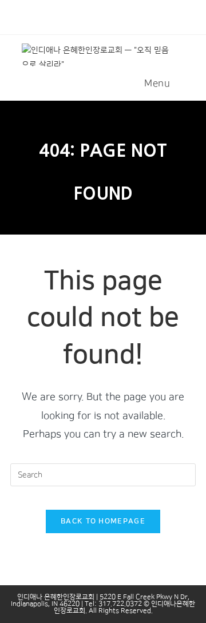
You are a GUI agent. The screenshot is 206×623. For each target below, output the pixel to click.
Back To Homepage (103, 521)
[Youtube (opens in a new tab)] (108, 15)
